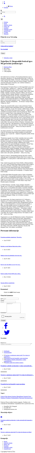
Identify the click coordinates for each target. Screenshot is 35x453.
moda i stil (6, 26)
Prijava (11, 6)
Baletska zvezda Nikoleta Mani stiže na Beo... (11, 246)
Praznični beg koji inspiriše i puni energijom (16, 358)
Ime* (2, 298)
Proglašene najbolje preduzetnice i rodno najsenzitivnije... (16, 366)
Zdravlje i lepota (8, 443)
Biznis (5, 441)
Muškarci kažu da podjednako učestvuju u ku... (11, 255)
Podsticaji (3, 398)
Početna (6, 22)
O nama (6, 32)
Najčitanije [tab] (6, 351)
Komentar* (3, 312)
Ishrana (9, 396)
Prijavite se (3, 342)
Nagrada (26, 396)
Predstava (8, 398)
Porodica (6, 446)
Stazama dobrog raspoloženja (7, 282)
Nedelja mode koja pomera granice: (14, 362)
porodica (6, 28)
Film (6, 396)
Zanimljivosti (7, 449)
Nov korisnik (4, 49)
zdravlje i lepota (8, 25)
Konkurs (14, 396)
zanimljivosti (7, 31)
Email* (2, 300)
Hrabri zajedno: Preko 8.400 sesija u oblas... (11, 273)
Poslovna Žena (8, 67)
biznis (5, 23)
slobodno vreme (8, 29)
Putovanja (21, 398)
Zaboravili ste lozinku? (7, 46)
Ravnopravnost (28, 398)
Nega (29, 396)
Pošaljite (3, 320)
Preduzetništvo (15, 398)
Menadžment (20, 396)
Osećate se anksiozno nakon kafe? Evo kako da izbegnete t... (17, 375)
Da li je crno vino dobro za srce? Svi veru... (10, 264)
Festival (3, 396)
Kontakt (6, 7)
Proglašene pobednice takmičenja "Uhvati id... (11, 237)
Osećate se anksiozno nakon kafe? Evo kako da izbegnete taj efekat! (16, 432)
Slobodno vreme (8, 58)
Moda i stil (6, 444)
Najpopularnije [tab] (8, 352)
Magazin (6, 34)
